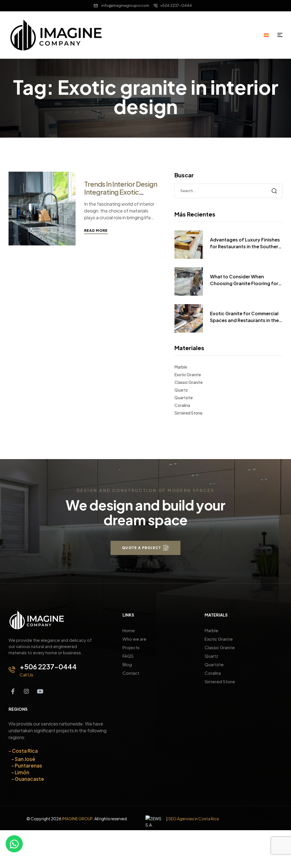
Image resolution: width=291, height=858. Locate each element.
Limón (22, 772)
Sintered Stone (188, 412)
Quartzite (183, 397)
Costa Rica (25, 751)
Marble (180, 366)
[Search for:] (228, 190)
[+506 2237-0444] (12, 669)
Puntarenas (28, 765)
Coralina (182, 405)
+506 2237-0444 (48, 666)
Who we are (134, 639)
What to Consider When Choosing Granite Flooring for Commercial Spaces (244, 280)
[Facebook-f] (12, 691)
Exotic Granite (187, 374)
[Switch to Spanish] (268, 34)
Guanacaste (29, 779)
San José (25, 759)
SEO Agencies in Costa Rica (193, 818)
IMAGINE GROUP (77, 818)
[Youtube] (40, 691)
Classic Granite (188, 382)
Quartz (181, 389)
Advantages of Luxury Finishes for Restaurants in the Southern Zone (245, 243)
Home (128, 630)
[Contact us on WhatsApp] (14, 843)
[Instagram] (26, 691)
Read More (96, 230)
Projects (131, 647)
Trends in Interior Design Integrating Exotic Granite (120, 192)
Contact (130, 673)
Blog (127, 664)
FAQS (128, 656)
